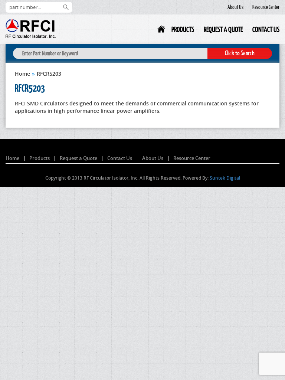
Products (182, 29)
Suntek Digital (225, 178)
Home (162, 30)
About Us (235, 7)
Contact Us (265, 29)
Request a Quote (223, 29)
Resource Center (265, 7)
